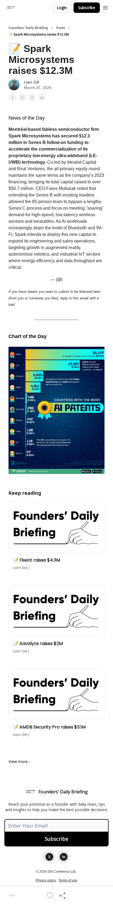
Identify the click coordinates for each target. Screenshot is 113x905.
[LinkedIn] (64, 857)
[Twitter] (49, 857)
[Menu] (105, 7)
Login (62, 7)
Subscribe (86, 7)
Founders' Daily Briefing (28, 28)
